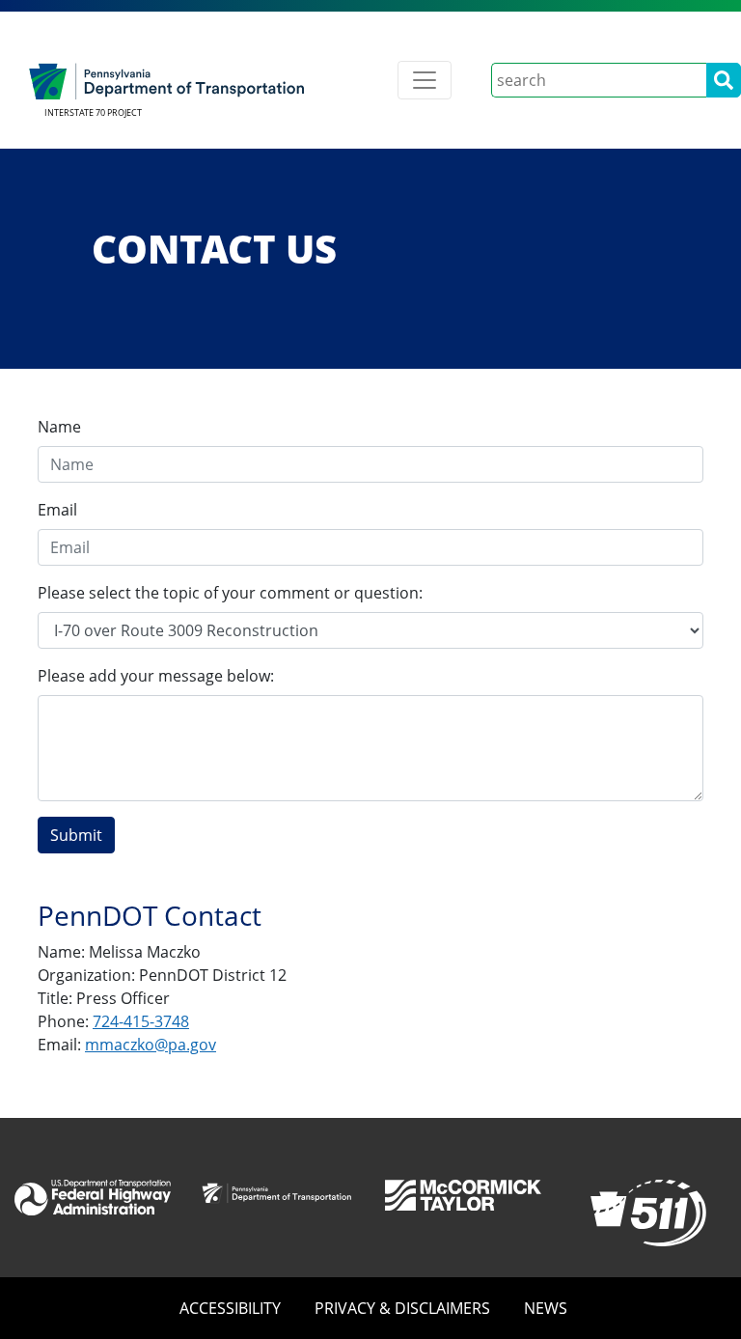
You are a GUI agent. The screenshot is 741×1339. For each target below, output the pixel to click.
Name (59, 426)
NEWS (545, 1308)
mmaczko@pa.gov (150, 1044)
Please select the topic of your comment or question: (230, 592)
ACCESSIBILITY (230, 1308)
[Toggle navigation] (425, 80)
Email (57, 509)
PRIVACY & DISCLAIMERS (402, 1308)
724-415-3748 (141, 1021)
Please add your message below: (156, 675)
